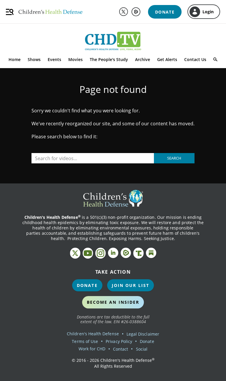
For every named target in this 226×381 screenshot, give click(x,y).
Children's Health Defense (93, 333)
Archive (142, 59)
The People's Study (109, 59)
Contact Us (195, 59)
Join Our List (130, 285)
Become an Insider (113, 302)
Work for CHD (92, 349)
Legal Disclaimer (143, 334)
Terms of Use (85, 341)
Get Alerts (167, 59)
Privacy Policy (119, 341)
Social (141, 349)
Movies (75, 59)
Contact (120, 349)
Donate (87, 285)
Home (15, 59)
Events (54, 59)
